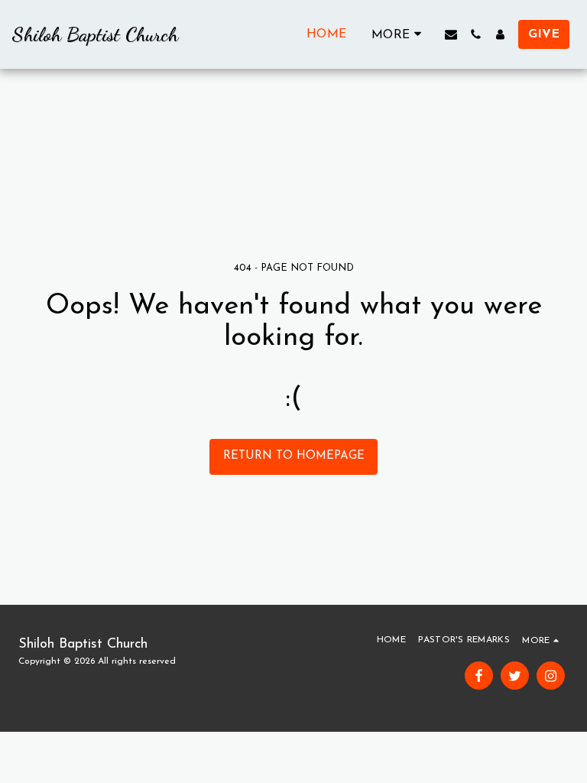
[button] (450, 34)
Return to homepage (294, 456)
